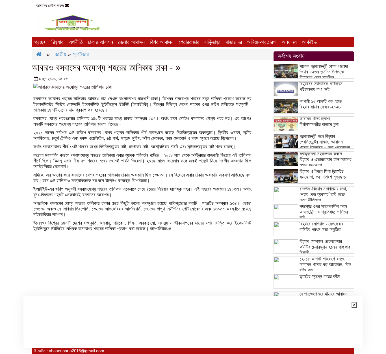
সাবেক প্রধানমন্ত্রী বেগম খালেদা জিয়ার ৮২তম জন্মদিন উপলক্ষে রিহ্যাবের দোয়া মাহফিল (324, 72)
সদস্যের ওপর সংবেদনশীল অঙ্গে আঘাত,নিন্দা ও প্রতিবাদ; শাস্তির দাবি (324, 212)
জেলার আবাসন (131, 42)
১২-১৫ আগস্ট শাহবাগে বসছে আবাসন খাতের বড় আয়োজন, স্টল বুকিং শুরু (325, 264)
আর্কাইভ (309, 42)
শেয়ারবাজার (189, 42)
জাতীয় (60, 54)
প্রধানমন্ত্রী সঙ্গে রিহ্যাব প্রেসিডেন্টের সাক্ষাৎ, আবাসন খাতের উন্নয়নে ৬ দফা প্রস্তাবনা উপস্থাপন (325, 145)
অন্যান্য (289, 42)
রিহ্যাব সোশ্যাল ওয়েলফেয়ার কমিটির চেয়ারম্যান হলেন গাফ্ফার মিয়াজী (325, 247)
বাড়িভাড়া (212, 42)
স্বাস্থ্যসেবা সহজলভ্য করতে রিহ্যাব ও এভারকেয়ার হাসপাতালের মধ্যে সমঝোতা (326, 159)
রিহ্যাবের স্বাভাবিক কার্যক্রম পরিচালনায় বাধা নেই (321, 86)
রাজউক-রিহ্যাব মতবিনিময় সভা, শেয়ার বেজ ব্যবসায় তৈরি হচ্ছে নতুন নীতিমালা (323, 194)
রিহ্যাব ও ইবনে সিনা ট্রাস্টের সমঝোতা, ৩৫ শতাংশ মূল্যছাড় (323, 174)
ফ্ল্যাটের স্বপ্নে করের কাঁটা (320, 276)
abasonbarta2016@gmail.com (98, 5)
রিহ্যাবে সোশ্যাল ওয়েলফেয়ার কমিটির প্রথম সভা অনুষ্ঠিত (321, 226)
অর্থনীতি (75, 42)
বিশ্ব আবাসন (162, 42)
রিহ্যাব (57, 42)
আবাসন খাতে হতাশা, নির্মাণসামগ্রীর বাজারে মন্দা (319, 121)
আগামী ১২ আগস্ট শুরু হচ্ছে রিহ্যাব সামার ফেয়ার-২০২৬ (321, 104)
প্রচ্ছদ (40, 42)
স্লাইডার (81, 54)
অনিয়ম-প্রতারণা (262, 42)
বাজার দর (233, 42)
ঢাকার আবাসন (100, 42)
